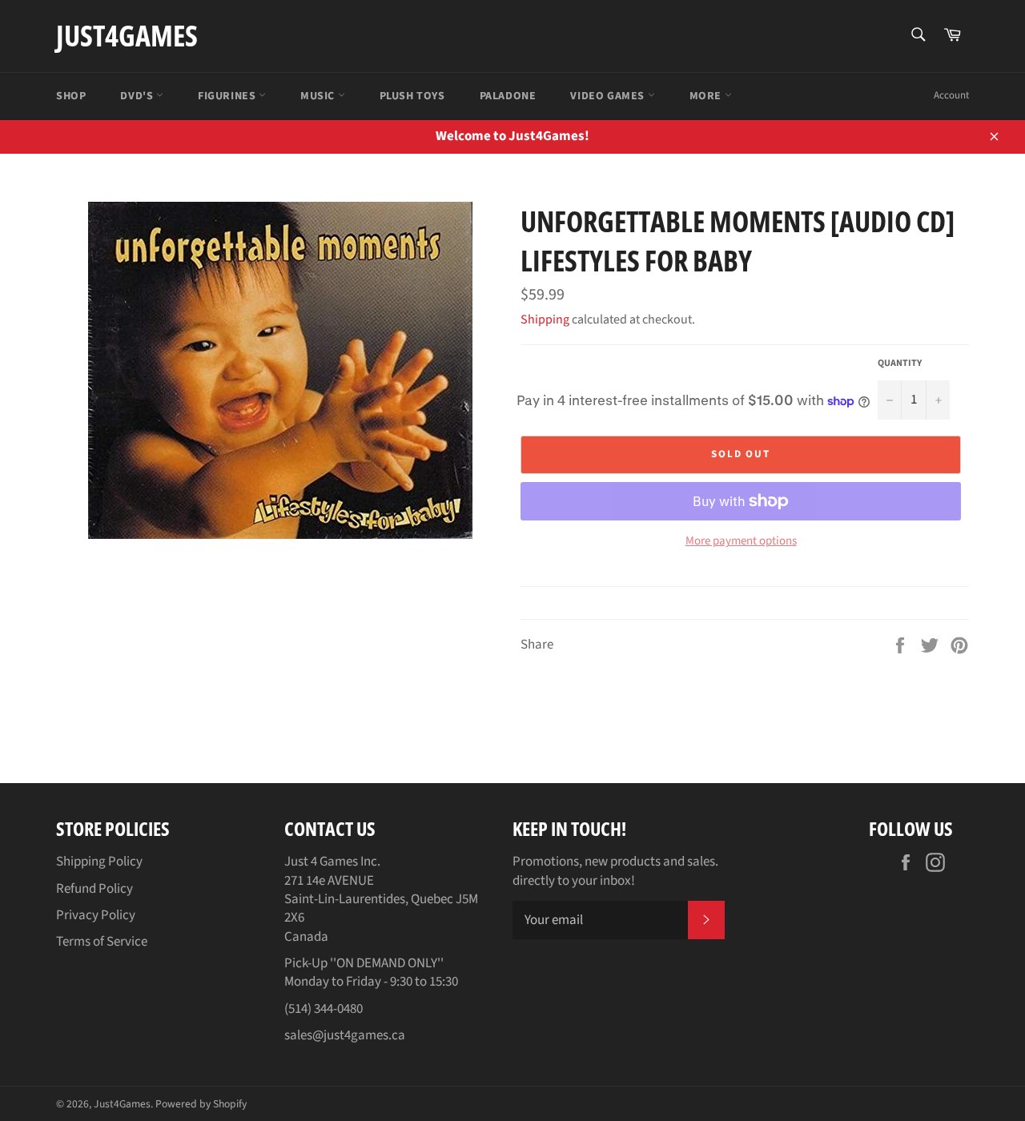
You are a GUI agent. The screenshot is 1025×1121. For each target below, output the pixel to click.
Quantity (900, 363)
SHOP (71, 96)
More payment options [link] (741, 541)
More (707, 96)
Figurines (228, 96)
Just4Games (127, 35)
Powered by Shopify (201, 1103)
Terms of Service (101, 941)
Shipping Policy (99, 861)
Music (319, 96)
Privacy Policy (95, 915)
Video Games (608, 96)
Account (951, 95)
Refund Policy (94, 888)
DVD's (138, 96)
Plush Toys (412, 96)
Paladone (508, 96)
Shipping (545, 319)
